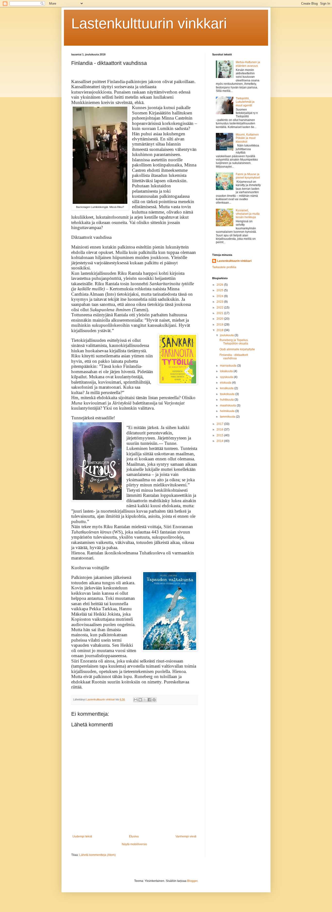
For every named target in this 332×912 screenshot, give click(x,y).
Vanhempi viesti (185, 836)
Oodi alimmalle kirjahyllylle (237, 349)
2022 (220, 307)
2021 (220, 313)
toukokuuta (227, 394)
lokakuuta (227, 371)
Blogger (192, 881)
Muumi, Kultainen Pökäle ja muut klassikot (247, 138)
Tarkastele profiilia (224, 267)
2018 (220, 330)
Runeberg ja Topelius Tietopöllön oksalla (233, 341)
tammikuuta (228, 416)
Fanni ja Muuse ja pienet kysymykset (248, 175)
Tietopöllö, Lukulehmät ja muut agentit (245, 102)
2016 (220, 429)
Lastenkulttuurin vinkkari (149, 23)
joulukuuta (227, 335)
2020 (220, 318)
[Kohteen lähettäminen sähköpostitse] (135, 699)
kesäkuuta (227, 388)
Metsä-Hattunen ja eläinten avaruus (248, 63)
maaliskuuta (228, 405)
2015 (220, 435)
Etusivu (134, 836)
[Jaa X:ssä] (144, 699)
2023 (220, 301)
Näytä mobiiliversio (134, 844)
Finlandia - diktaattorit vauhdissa (233, 356)
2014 (220, 441)
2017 (220, 424)
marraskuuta (228, 365)
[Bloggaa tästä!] (140, 699)
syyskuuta (227, 377)
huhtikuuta (227, 399)
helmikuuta (227, 411)
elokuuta (226, 382)
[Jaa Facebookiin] (149, 699)
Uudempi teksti (82, 836)
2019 (220, 324)
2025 (220, 290)
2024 (220, 296)
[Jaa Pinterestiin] (154, 699)
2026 (220, 284)
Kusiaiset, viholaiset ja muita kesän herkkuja (248, 214)
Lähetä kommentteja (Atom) (97, 855)
